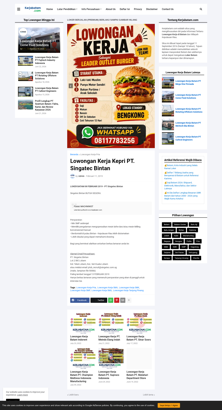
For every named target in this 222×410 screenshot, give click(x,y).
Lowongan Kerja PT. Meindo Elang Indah (109, 338)
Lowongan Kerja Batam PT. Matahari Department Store (137, 375)
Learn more (22, 395)
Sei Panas (179, 252)
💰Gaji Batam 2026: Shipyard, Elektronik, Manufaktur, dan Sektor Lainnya (180, 185)
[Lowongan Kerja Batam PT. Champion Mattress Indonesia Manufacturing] (82, 358)
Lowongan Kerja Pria (90, 154)
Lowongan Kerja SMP (80, 290)
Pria (198, 241)
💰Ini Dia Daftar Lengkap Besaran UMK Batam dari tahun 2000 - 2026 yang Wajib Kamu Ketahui (182, 196)
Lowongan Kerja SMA (107, 287)
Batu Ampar (169, 230)
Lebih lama (148, 394)
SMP (184, 247)
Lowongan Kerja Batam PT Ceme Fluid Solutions (38, 43)
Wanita (196, 258)
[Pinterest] (116, 300)
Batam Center (180, 224)
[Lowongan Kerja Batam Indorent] (82, 323)
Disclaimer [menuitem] (152, 9)
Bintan (181, 230)
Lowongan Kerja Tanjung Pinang (128, 290)
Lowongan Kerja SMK (129, 287)
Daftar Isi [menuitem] (125, 9)
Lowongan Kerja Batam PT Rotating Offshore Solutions (46, 75)
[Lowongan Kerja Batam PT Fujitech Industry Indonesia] (25, 61)
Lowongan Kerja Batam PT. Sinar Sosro (139, 338)
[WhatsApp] (110, 300)
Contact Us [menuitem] (168, 9)
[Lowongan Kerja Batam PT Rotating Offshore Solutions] (25, 76)
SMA (166, 247)
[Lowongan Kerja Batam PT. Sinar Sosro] (139, 323)
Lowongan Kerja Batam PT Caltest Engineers (46, 90)
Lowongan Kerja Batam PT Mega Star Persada (188, 82)
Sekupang (193, 252)
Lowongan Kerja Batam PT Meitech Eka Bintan (188, 124)
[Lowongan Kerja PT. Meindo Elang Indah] (111, 323)
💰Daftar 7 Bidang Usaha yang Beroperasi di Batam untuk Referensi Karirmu (181, 175)
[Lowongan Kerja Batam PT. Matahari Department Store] (139, 358)
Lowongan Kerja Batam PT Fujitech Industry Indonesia (46, 60)
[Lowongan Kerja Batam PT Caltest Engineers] (25, 92)
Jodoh (166, 236)
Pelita (189, 241)
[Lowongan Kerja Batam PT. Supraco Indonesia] (111, 358)
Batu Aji (194, 224)
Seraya (167, 258)
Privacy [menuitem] (138, 9)
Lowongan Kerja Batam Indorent (79, 338)
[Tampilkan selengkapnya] (128, 300)
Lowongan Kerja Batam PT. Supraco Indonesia (108, 375)
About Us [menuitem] (111, 9)
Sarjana (167, 252)
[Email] (122, 300)
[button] (20, 9)
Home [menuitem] (49, 9)
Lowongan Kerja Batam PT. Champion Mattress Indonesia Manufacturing (81, 376)
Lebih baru (74, 394)
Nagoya (167, 241)
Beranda (74, 154)
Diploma (192, 230)
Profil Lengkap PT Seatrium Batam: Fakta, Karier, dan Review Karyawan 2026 (46, 105)
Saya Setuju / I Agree (169, 405)
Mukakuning (188, 236)
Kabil (176, 236)
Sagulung (195, 247)
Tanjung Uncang (181, 258)
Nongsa (178, 241)
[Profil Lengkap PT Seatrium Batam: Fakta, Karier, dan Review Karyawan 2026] (25, 104)
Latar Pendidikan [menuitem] (66, 9)
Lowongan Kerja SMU (102, 290)
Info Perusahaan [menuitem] (91, 9)
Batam (166, 224)
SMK (175, 247)
